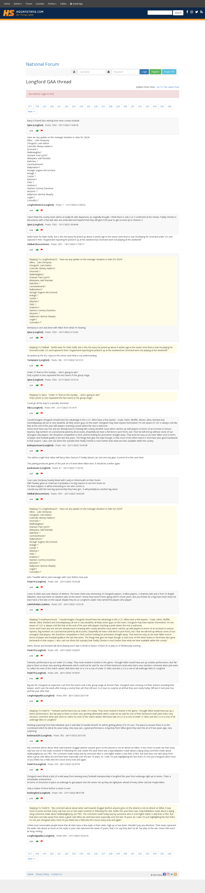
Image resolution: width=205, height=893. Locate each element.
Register (155, 71)
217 (30, 106)
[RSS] (201, 12)
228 (110, 106)
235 (162, 106)
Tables (63, 3)
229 (118, 106)
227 (103, 106)
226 (96, 106)
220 (52, 106)
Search (178, 12)
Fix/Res (51, 3)
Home (7, 3)
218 (37, 106)
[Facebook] (164, 874)
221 (59, 106)
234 (155, 106)
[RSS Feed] (175, 874)
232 (140, 106)
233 (147, 106)
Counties (40, 3)
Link (31, 130)
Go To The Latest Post (168, 87)
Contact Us (56, 874)
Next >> (31, 111)
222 (66, 106)
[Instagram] (168, 874)
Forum (29, 3)
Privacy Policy (42, 874)
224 (81, 106)
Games (17, 3)
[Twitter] (171, 874)
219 (44, 106)
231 (132, 106)
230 (125, 106)
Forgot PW (169, 71)
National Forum (42, 64)
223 (74, 106)
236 (169, 106)
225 (88, 106)
